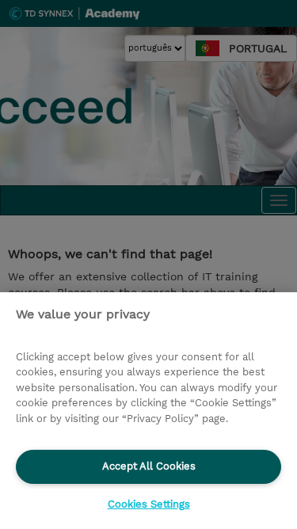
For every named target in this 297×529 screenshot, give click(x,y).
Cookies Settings (149, 504)
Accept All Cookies (149, 466)
